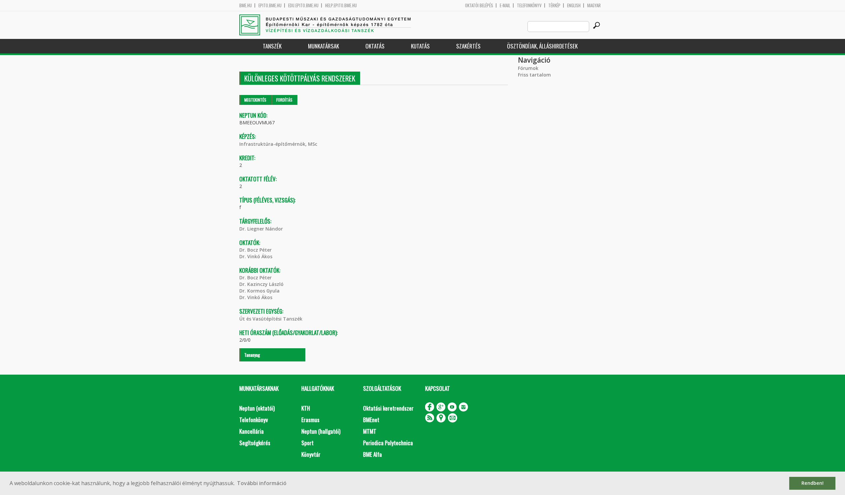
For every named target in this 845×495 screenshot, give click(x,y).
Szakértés (468, 46)
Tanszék (272, 46)
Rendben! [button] (812, 483)
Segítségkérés (254, 443)
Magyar (594, 5)
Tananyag (252, 354)
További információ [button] (262, 483)
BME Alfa (372, 454)
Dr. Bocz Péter (255, 250)
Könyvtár (311, 454)
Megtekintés (255, 100)
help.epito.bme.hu (341, 5)
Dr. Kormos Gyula (259, 291)
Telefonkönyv (529, 5)
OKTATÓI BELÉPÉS (479, 5)
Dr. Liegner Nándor (261, 229)
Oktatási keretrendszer (388, 408)
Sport (307, 443)
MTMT (369, 431)
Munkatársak (323, 46)
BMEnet (371, 420)
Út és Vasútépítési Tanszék (270, 319)
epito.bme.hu (270, 5)
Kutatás (420, 46)
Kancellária (251, 431)
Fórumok (528, 68)
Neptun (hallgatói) (320, 431)
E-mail (505, 5)
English (574, 5)
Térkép (554, 5)
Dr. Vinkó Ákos (255, 256)
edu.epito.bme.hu (303, 5)
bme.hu (245, 5)
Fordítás (284, 100)
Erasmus (310, 420)
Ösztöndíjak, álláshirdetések (542, 46)
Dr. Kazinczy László (261, 284)
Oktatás (375, 46)
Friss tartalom (534, 75)
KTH (305, 408)
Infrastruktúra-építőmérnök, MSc (278, 144)
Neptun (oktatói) (257, 408)
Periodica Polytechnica (388, 443)
